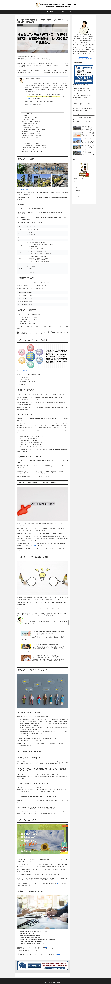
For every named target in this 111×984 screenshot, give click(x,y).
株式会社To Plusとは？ (28, 113)
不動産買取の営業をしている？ (30, 117)
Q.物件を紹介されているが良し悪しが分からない (34, 143)
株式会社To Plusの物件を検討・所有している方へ (33, 151)
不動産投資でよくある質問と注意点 (30, 137)
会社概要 (26, 115)
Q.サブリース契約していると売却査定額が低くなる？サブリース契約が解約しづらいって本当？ (43, 141)
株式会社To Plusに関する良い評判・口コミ (33, 135)
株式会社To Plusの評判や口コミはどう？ (31, 133)
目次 (41, 111)
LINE (35, 545)
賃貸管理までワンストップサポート (31, 127)
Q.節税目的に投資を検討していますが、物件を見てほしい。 (36, 147)
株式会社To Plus (24, 189)
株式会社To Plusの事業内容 (29, 119)
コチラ (58, 954)
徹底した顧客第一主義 (28, 125)
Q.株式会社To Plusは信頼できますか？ (32, 138)
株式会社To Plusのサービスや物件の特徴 (31, 121)
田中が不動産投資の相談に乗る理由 (84, 58)
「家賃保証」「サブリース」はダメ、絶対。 (32, 131)
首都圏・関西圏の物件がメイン (30, 123)
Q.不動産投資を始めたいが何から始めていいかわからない (36, 145)
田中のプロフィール (83, 57)
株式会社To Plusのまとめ (28, 149)
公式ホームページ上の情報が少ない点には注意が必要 (34, 129)
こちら (28, 98)
